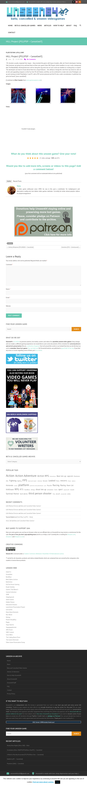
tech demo (24, 494)
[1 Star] (28, 158)
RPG (17, 489)
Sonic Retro (9, 635)
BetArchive (9, 582)
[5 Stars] (37, 158)
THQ (53, 494)
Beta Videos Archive (12, 579)
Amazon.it (9, 537)
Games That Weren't (12, 589)
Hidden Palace (10, 602)
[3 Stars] (33, 158)
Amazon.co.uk (19, 537)
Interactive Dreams (11, 605)
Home (10, 25)
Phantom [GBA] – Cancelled (15, 763)
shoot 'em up (41, 489)
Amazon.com (71, 534)
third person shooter (40, 493)
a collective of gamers (33, 346)
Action (10, 476)
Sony (22, 52)
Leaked (51, 480)
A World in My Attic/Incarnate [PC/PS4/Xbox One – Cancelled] (25, 755)
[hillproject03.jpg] (68, 89)
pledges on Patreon (54, 716)
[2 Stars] (30, 158)
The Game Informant (12, 640)
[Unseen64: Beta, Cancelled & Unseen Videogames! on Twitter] (73, 2)
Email (8, 297)
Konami (45, 481)
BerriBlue (8, 577)
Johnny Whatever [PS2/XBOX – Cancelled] (20, 247)
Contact (11, 32)
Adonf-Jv (8, 572)
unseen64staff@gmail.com (16, 2)
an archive (16, 342)
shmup (10, 243)
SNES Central (10, 632)
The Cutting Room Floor (13, 637)
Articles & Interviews (13, 672)
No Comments (31, 59)
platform (23, 485)
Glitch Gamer (10, 599)
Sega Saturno (10, 625)
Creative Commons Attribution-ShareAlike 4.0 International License (44, 554)
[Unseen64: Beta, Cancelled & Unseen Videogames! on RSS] (80, 2)
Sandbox (27, 490)
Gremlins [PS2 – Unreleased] (70, 247)
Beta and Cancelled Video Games (17, 668)
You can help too (33, 348)
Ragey (8, 622)
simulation (50, 490)
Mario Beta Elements (12, 612)
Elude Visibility (10, 587)
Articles (47, 25)
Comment (9, 264)
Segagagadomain (11, 627)
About (69, 25)
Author (9, 181)
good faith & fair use (67, 348)
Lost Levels (9, 610)
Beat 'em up (61, 476)
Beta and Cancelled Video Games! (31, 506)
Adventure (53, 476)
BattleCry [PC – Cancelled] (15, 759)
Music (69, 481)
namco (73, 481)
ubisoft (58, 494)
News (39, 25)
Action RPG (43, 475)
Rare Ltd (70, 485)
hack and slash (32, 481)
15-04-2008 (18, 59)
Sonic (56, 490)
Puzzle (49, 485)
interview (39, 481)
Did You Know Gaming (12, 584)
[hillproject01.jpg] (18, 89)
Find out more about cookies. (43, 782)
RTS (21, 489)
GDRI (7, 594)
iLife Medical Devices (12, 506)
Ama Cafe (9, 521)
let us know (38, 350)
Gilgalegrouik (10, 597)
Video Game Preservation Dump (15, 642)
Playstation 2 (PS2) (13, 52)
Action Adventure (25, 476)
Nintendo (9, 485)
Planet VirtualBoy (11, 620)
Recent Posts (17, 181)
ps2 (45, 485)
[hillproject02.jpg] (43, 89)
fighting (19, 481)
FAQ (75, 25)
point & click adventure (36, 485)
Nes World (9, 615)
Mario (57, 481)
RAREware (10, 489)
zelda (68, 494)
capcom (70, 476)
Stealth (72, 489)
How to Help (58, 25)
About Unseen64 (12, 679)
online (16, 485)
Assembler (9, 574)
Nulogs (8, 617)
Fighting (12, 480)
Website (8, 306)
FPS (24, 480)
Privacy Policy (11, 694)
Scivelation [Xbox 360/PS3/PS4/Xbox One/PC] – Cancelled (24, 750)
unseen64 (63, 494)
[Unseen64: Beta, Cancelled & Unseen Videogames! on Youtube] (76, 2)
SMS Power (9, 630)
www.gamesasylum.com (33, 80)
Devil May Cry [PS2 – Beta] (25, 517)
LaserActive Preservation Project (15, 607)
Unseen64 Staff (11, 683)
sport (60, 489)
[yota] (11, 187)
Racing (56, 485)
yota (9, 59)
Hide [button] (57, 782)
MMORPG (63, 481)
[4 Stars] (35, 158)
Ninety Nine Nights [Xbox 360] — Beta (18, 745)
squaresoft (66, 489)
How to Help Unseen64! (14, 675)
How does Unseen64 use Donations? (48, 714)
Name (8, 289)
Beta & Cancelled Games (25, 25)
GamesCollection (11, 592)
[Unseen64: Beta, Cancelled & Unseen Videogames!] (38, 13)
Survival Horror (12, 493)
